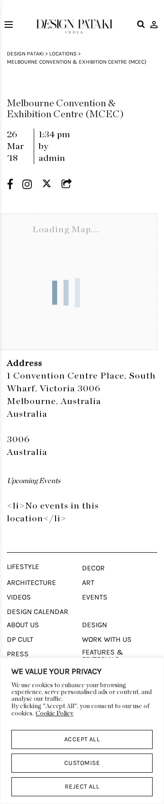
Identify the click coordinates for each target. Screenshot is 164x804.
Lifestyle (23, 566)
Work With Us (107, 639)
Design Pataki (25, 53)
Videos (19, 597)
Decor (93, 568)
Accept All (82, 739)
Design (94, 625)
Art (88, 582)
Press (18, 654)
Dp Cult (20, 639)
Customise (82, 763)
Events (95, 597)
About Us (23, 625)
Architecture (31, 582)
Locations (63, 53)
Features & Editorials (102, 656)
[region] (82, 731)
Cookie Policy (54, 713)
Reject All (82, 786)
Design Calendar (37, 611)
